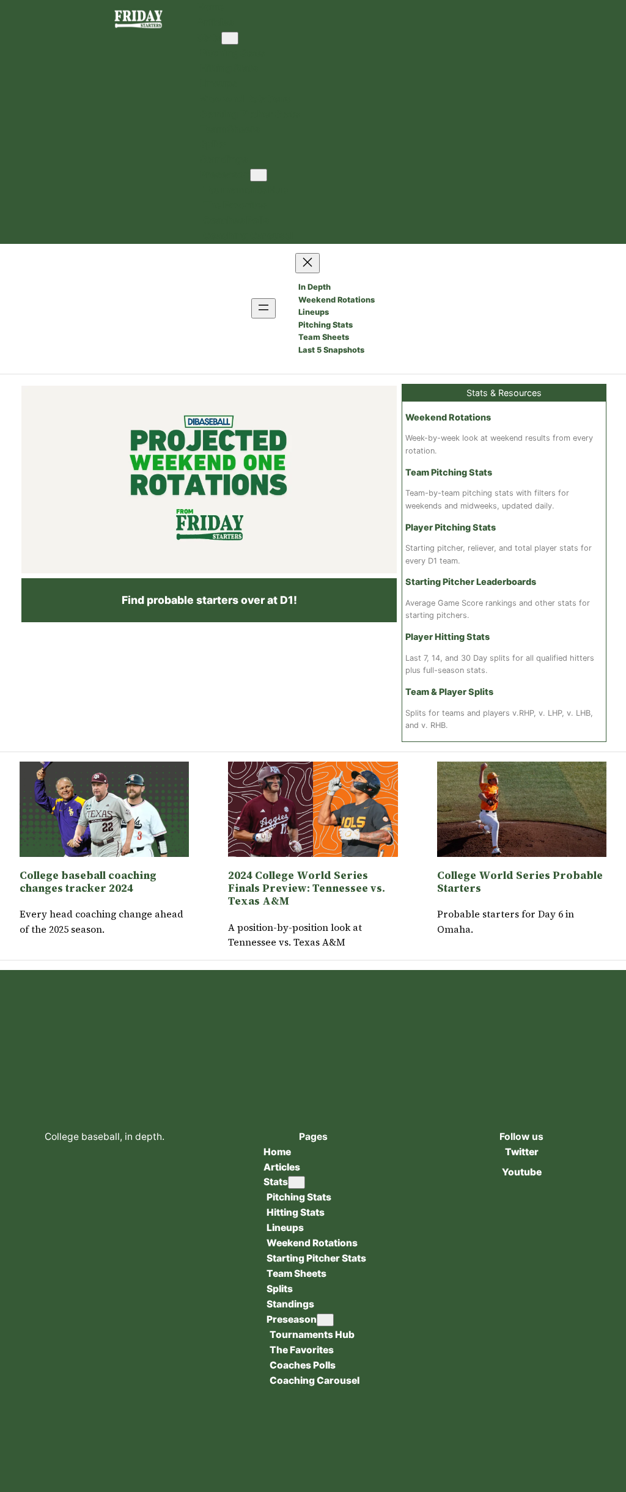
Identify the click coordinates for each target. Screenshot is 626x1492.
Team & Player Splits (449, 691)
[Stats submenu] (229, 38)
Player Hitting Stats (447, 636)
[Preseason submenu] (258, 175)
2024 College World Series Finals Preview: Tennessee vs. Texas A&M (306, 888)
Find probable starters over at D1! (209, 599)
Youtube (522, 1172)
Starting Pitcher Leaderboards (470, 581)
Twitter (522, 1152)
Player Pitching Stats (450, 527)
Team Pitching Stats (448, 472)
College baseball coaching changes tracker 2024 (88, 882)
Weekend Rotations (448, 417)
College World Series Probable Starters (520, 882)
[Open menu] (263, 308)
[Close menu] (307, 263)
